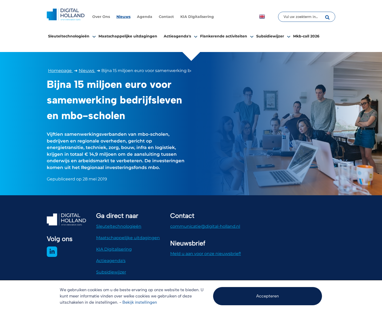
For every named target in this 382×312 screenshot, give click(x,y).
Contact (166, 16)
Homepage (60, 70)
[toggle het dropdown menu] (94, 36)
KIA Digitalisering (197, 16)
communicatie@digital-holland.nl (205, 226)
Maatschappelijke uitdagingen (127, 36)
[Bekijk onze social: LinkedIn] (52, 251)
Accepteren (267, 296)
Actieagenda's (177, 36)
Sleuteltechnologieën (68, 36)
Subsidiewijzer (270, 36)
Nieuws (123, 16)
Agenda (144, 16)
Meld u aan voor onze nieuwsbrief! (205, 253)
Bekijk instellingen (139, 302)
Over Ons (101, 16)
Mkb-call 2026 (306, 36)
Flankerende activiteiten (223, 36)
